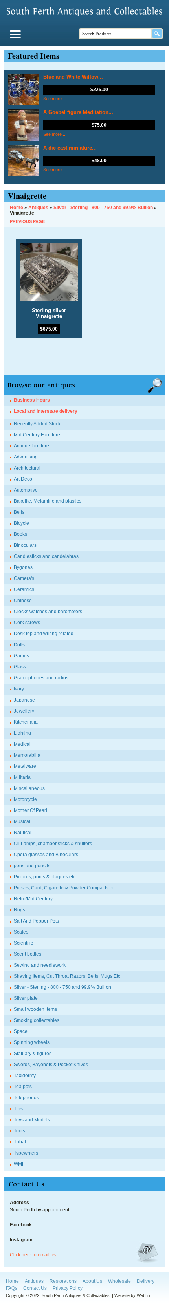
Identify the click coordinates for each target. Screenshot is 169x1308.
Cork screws (27, 622)
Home (12, 1281)
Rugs (19, 910)
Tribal (20, 1142)
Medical (22, 744)
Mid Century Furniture (37, 435)
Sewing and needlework (40, 965)
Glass (20, 667)
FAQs (11, 1288)
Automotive (26, 490)
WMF (19, 1164)
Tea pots (23, 1086)
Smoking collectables (36, 1020)
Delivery (145, 1281)
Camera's (24, 578)
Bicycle (21, 523)
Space (21, 1031)
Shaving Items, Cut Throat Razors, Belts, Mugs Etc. (67, 976)
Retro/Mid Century (33, 899)
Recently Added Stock (37, 424)
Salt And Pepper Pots (36, 921)
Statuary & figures (32, 1053)
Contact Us (35, 1288)
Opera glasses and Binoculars (46, 854)
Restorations (63, 1281)
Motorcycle (25, 799)
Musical (22, 821)
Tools (19, 1131)
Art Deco (23, 479)
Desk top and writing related (43, 633)
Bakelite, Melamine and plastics (47, 501)
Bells (19, 512)
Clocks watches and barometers (48, 611)
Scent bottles (27, 954)
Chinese (23, 600)
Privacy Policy (68, 1288)
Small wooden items (35, 1009)
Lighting (22, 733)
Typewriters (26, 1153)
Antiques (34, 1281)
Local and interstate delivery (45, 411)
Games (21, 656)
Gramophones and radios (41, 678)
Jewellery (24, 711)
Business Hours (32, 400)
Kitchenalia (26, 722)
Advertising (26, 457)
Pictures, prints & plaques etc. (45, 876)
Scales (21, 932)
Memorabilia (27, 755)
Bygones (23, 567)
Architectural (27, 468)
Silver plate (26, 998)
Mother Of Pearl (30, 810)
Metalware (25, 766)
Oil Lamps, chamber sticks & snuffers (53, 843)
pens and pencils (32, 865)
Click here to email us (33, 1254)
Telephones (26, 1097)
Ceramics (24, 589)
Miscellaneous (29, 788)
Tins (18, 1109)
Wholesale (119, 1281)
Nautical (22, 832)
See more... (54, 98)
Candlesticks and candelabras (46, 556)
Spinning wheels (32, 1042)
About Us (92, 1281)
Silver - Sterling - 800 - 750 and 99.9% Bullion (62, 987)
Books (20, 534)
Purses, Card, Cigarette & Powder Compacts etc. (65, 888)
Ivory (19, 689)
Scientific (23, 943)
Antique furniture (31, 446)
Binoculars (25, 545)
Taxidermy (25, 1075)
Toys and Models (32, 1120)
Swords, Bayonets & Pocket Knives (51, 1064)
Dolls (19, 644)
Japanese (24, 700)
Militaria (22, 777)
